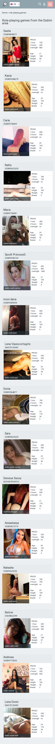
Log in (45, 3)
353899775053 (10, 660)
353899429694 (10, 303)
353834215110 (11, 526)
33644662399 (11, 616)
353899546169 (11, 258)
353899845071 (10, 34)
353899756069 (10, 124)
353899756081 (10, 213)
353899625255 (11, 168)
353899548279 (11, 79)
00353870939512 (11, 481)
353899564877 (10, 392)
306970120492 (11, 347)
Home (5, 13)
